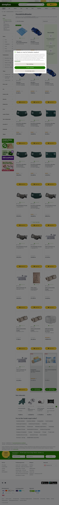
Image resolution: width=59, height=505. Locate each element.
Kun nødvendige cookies (29, 71)
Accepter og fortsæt (30, 67)
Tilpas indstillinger (29, 64)
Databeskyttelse (17, 61)
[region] (29, 61)
